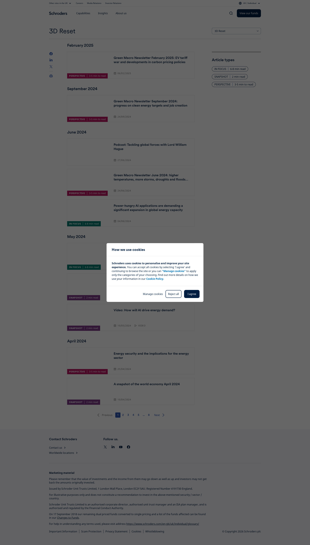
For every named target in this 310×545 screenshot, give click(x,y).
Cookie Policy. (155, 279)
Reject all (173, 294)
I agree (192, 294)
